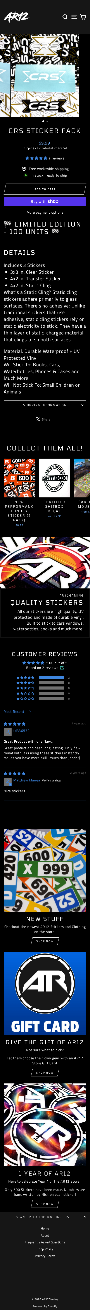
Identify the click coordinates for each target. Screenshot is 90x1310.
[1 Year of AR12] (45, 1124)
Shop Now (45, 941)
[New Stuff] (45, 870)
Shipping (28, 148)
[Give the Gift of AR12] (45, 993)
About (45, 1235)
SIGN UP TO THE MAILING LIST (44, 1216)
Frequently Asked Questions (45, 1242)
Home (45, 1228)
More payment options (45, 212)
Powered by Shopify (45, 1306)
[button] (37, 158)
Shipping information (45, 405)
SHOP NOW (45, 1073)
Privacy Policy (45, 1255)
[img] (15, 724)
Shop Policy (45, 1249)
